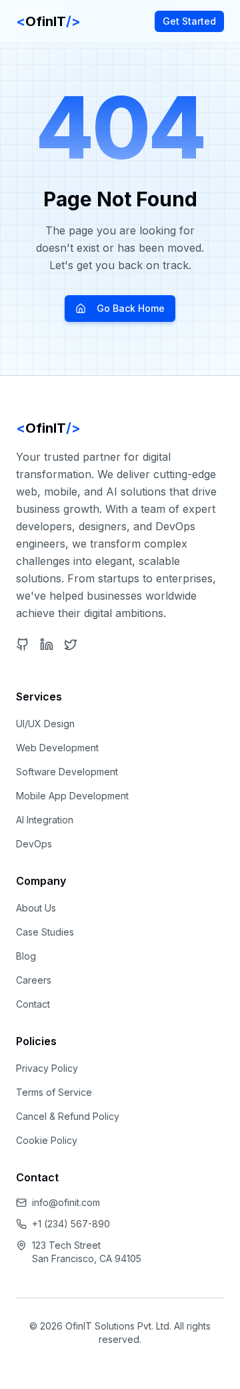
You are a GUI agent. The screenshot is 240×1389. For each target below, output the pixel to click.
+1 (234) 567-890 (71, 1223)
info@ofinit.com (66, 1202)
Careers (33, 980)
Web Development (57, 747)
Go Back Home (131, 308)
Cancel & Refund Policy (67, 1116)
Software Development (67, 771)
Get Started (189, 21)
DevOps (34, 843)
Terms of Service (54, 1092)
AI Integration (44, 819)
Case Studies (45, 932)
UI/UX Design (45, 723)
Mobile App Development (72, 795)
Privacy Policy (47, 1068)
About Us (36, 908)
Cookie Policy (46, 1140)
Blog (26, 956)
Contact (33, 1004)
